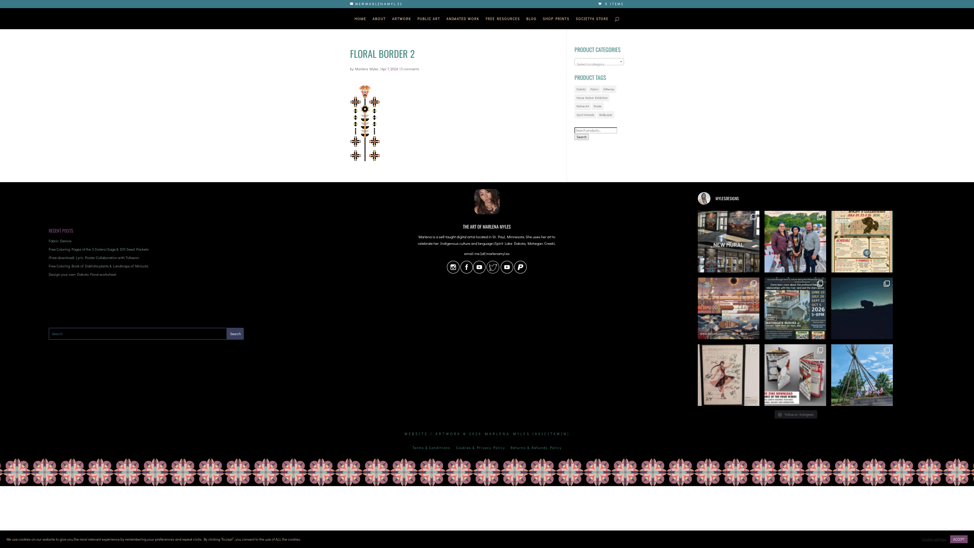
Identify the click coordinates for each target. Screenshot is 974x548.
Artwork (401, 19)
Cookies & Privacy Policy (480, 448)
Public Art (429, 19)
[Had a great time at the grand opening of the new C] (728, 375)
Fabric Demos (60, 240)
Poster (598, 106)
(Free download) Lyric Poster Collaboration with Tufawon (94, 257)
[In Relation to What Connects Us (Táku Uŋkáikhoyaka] (728, 241)
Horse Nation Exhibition (592, 98)
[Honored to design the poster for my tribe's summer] (862, 241)
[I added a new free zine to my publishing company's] (795, 375)
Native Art (583, 106)
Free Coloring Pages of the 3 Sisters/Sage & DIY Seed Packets (99, 249)
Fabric (594, 89)
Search (582, 137)
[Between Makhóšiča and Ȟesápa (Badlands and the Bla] (862, 308)
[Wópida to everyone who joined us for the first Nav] (795, 241)
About (379, 19)
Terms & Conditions (431, 448)
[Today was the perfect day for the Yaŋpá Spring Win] (862, 375)
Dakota (581, 89)
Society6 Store (592, 19)
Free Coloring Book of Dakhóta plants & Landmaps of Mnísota (98, 265)
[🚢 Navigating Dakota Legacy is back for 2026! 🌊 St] (795, 308)
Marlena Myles (366, 68)
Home (360, 19)
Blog (531, 19)
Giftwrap (608, 89)
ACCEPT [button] (959, 539)
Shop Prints (556, 19)
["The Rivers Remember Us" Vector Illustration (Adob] (728, 308)
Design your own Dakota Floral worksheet (82, 274)
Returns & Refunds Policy (536, 448)
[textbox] (599, 63)
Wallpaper (605, 115)
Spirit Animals (585, 115)
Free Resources (503, 19)
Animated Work (462, 19)
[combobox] (599, 61)
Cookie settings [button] (934, 539)
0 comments (410, 68)
